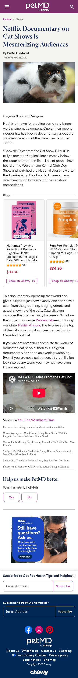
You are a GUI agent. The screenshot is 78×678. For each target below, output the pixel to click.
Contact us (48, 651)
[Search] (71, 6)
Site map (50, 659)
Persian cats (45, 320)
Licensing (65, 651)
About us (12, 651)
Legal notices (32, 659)
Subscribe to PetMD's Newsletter (26, 603)
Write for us (30, 651)
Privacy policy (58, 655)
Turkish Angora (29, 325)
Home (7, 19)
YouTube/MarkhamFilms (36, 420)
